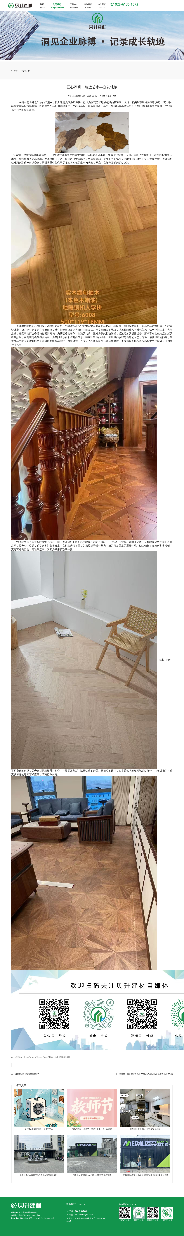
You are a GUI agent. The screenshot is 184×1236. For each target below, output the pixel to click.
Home (42, 7)
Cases (88, 7)
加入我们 (102, 4)
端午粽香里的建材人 (30, 1073)
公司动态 (57, 4)
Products (74, 7)
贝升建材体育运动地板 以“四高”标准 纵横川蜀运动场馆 (150, 1073)
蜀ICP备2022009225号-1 (29, 1215)
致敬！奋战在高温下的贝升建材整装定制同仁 (39, 1175)
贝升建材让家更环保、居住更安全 (39, 1129)
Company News (57, 7)
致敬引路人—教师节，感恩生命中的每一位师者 (92, 1129)
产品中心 (74, 4)
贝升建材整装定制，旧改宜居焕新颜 (145, 1129)
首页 (42, 4)
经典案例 (88, 4)
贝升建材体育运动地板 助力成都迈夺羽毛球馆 (92, 1175)
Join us (102, 7)
